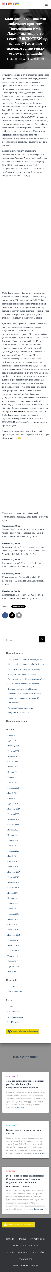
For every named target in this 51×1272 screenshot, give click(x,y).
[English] (4, 3)
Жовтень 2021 (13, 751)
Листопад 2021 (13, 746)
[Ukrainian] (18, 3)
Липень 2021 (12, 767)
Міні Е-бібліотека (14, 992)
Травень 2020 (12, 840)
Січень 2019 (12, 924)
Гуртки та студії (37, 1239)
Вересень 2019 (13, 882)
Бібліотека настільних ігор (25, 1246)
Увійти (10, 1006)
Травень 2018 (12, 956)
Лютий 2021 (12, 793)
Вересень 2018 (13, 945)
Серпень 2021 (13, 762)
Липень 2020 (12, 830)
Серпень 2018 (13, 951)
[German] (11, 3)
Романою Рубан (21, 158)
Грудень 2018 (12, 930)
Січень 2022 (12, 735)
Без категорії (18, 606)
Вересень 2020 (13, 819)
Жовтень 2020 (13, 814)
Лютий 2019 (12, 919)
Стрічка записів (13, 1012)
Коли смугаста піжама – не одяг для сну (23, 669)
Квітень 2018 (12, 961)
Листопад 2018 (13, 935)
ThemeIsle (34, 1265)
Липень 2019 (12, 893)
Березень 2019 (13, 914)
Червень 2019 (12, 898)
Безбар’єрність (25, 1259)
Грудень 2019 (12, 867)
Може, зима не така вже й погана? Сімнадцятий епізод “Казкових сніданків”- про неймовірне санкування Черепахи (25, 679)
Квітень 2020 (12, 846)
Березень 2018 (13, 967)
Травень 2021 (12, 777)
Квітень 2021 (12, 783)
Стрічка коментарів (15, 1017)
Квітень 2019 (12, 909)
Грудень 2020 (12, 804)
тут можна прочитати (16, 411)
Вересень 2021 (13, 756)
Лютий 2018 (12, 972)
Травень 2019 (12, 904)
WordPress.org (13, 1022)
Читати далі (19, 1108)
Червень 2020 (12, 835)
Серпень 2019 (13, 888)
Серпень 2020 (13, 825)
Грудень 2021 (12, 741)
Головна (10, 1239)
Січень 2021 (12, 798)
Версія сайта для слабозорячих (25, 1031)
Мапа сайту (38, 1252)
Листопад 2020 (13, 809)
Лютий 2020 (12, 856)
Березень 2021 (13, 788)
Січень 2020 (12, 861)
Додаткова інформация (17, 1252)
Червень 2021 (12, 772)
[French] (7, 3)
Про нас (22, 1239)
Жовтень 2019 (13, 877)
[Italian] (14, 3)
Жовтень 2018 (13, 940)
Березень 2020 (13, 851)
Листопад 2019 (13, 872)
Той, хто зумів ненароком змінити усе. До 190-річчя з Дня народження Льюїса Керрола (25, 1084)
